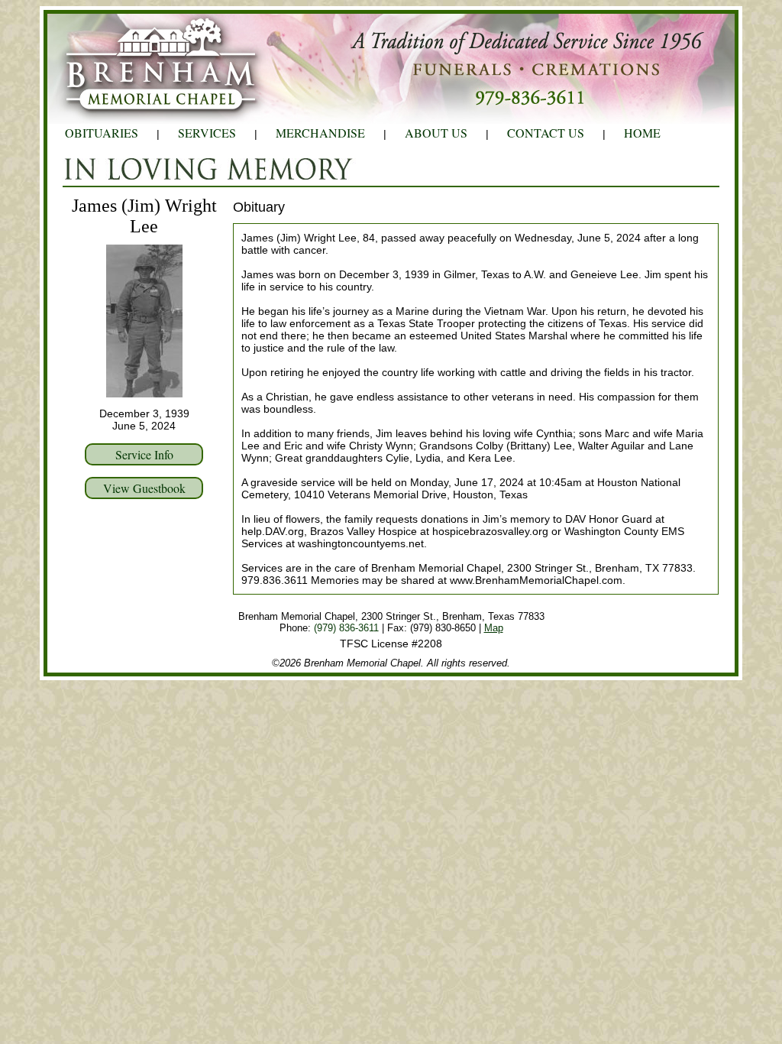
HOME (642, 133)
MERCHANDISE (320, 133)
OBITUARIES (101, 133)
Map (493, 628)
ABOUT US (436, 133)
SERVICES (207, 133)
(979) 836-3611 (346, 628)
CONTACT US (545, 133)
